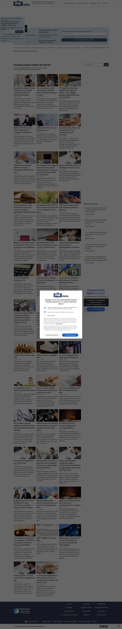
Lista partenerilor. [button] (59, 323)
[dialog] (61, 314)
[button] (61, 315)
